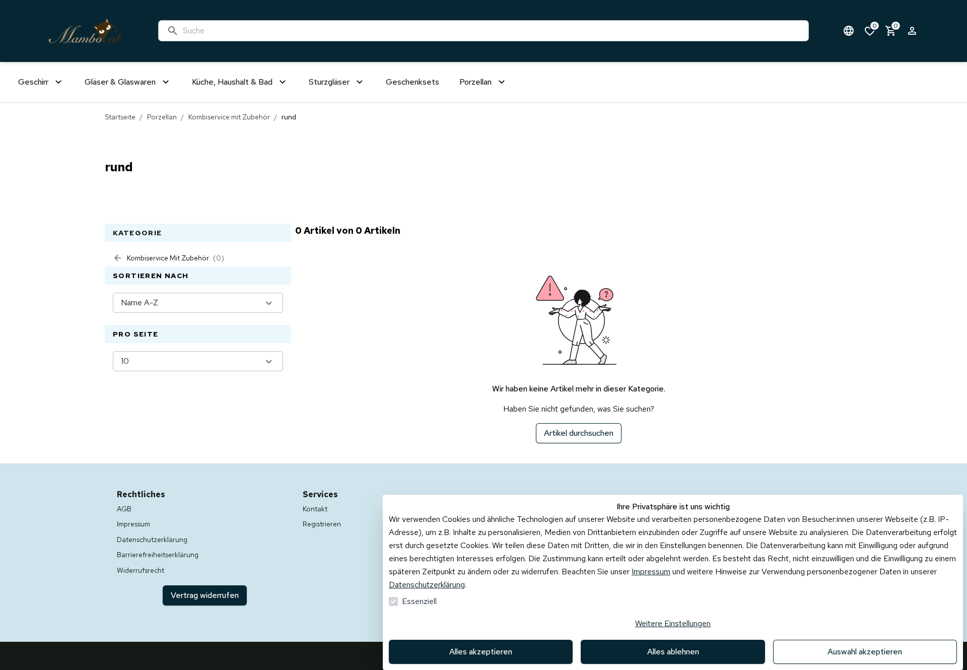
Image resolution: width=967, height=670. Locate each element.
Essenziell (419, 601)
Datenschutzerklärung (427, 584)
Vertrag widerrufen (205, 595)
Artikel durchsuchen (578, 433)
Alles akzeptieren (480, 651)
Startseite (120, 116)
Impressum (651, 571)
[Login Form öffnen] (912, 31)
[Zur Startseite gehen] (85, 31)
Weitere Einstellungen (673, 623)
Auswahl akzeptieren (864, 651)
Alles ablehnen (673, 651)
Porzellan (162, 116)
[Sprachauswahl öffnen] (849, 31)
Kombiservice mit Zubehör (229, 116)
